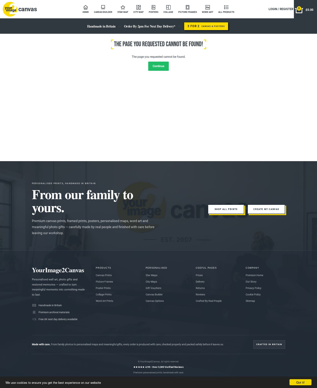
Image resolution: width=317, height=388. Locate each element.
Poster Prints (103, 288)
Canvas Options (155, 300)
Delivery (200, 281)
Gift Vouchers (153, 288)
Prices (199, 275)
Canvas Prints (104, 275)
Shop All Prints (226, 209)
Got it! (300, 382)
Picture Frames (104, 281)
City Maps (151, 281)
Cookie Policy (253, 294)
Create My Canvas (266, 209)
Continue (158, 66)
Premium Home (254, 275)
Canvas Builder (154, 294)
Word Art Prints (104, 300)
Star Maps (151, 275)
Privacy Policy (253, 288)
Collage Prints (104, 294)
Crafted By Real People (209, 300)
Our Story (251, 281)
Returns (200, 288)
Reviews (200, 294)
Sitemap (250, 300)
